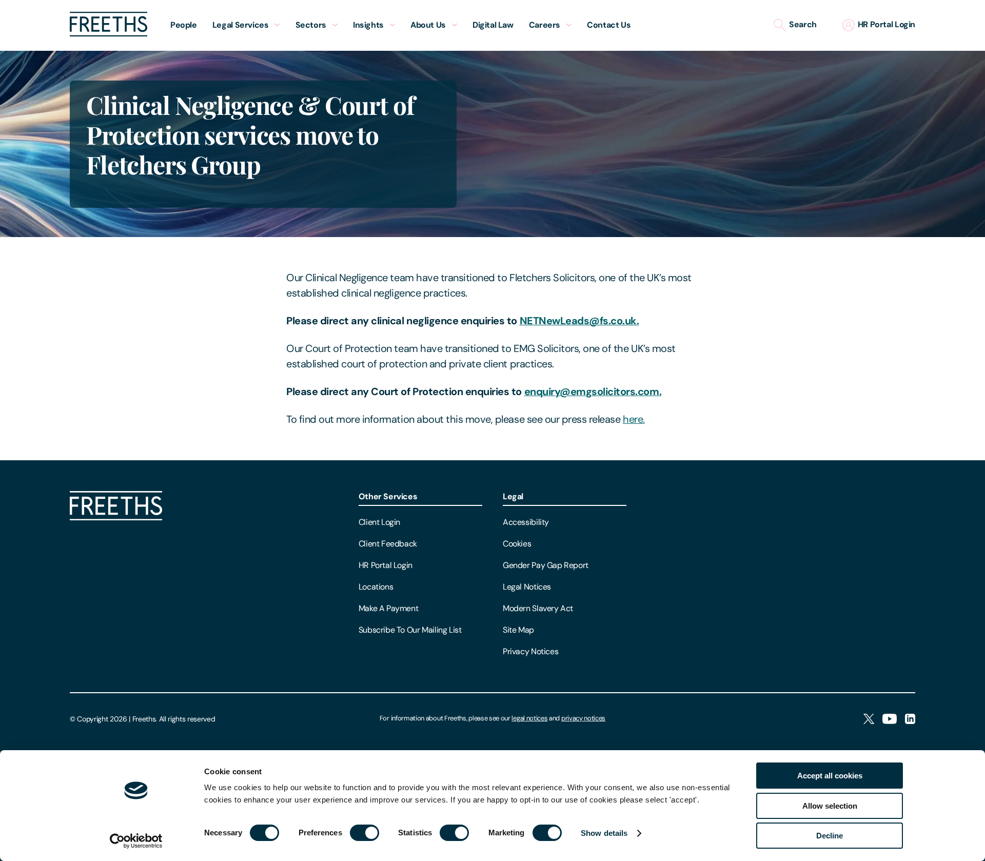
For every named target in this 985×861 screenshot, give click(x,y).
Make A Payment (389, 608)
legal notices (529, 718)
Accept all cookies (829, 775)
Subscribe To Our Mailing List (410, 629)
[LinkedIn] (910, 720)
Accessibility (526, 522)
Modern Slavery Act (538, 608)
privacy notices (583, 718)
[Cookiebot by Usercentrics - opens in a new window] (136, 841)
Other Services (388, 496)
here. (634, 419)
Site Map (518, 629)
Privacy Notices (530, 651)
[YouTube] (889, 720)
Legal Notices (527, 586)
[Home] (116, 517)
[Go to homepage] (108, 33)
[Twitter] (868, 720)
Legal (513, 496)
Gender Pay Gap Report (545, 565)
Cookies (517, 543)
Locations (376, 586)
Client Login (379, 522)
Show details (604, 833)
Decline (829, 835)
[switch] (364, 833)
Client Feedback (388, 543)
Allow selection (829, 805)
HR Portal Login (385, 565)
